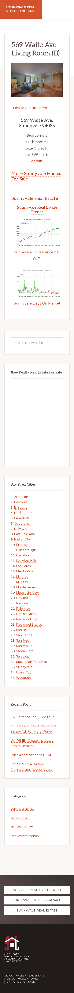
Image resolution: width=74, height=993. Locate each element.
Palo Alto (23, 608)
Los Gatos (23, 566)
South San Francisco (31, 662)
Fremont (23, 545)
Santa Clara (24, 651)
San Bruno (24, 630)
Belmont (21, 502)
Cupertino (22, 523)
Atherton (21, 497)
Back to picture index (29, 108)
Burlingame (23, 513)
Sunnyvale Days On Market (37, 303)
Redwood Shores (29, 624)
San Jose (22, 640)
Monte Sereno (27, 587)
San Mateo (24, 646)
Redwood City (26, 619)
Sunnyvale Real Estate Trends (37, 209)
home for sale (21, 818)
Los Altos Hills (26, 561)
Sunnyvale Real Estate (34, 198)
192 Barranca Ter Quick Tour (32, 717)
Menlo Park (25, 571)
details (37, 161)
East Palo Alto (24, 534)
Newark (22, 598)
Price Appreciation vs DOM (31, 755)
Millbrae (22, 576)
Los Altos (22, 555)
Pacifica (22, 603)
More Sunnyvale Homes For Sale (36, 176)
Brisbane (20, 507)
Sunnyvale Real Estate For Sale (20, 9)
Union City (23, 672)
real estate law (22, 827)
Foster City (22, 539)
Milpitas (22, 582)
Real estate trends (25, 836)
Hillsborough (26, 550)
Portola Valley (26, 614)
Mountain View (27, 592)
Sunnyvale (24, 667)
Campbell (21, 518)
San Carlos (24, 635)
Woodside (23, 678)
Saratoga (23, 656)
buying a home (22, 808)
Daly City (20, 529)
